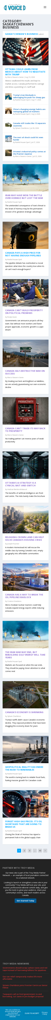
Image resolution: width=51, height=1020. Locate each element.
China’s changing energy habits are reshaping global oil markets (29, 110)
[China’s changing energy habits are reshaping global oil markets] (8, 110)
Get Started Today (25, 900)
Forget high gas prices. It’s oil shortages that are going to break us (23, 824)
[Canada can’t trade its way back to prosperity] (26, 410)
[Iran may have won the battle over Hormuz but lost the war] (26, 177)
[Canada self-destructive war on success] (26, 353)
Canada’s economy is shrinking (24, 712)
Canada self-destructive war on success (25, 372)
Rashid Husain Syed (22, 100)
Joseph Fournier (13, 544)
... (34, 850)
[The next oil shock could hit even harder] (8, 138)
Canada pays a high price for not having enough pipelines (23, 254)
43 (40, 850)
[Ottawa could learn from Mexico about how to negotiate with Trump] (26, 51)
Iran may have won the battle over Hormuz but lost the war (24, 196)
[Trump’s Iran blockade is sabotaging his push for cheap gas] (8, 96)
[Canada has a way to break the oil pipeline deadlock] (26, 577)
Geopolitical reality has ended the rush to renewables (24, 768)
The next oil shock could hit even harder (28, 138)
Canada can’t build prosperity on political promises (24, 311)
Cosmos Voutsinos (14, 601)
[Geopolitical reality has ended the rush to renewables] (26, 749)
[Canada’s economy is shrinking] (26, 694)
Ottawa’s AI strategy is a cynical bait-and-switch (20, 484)
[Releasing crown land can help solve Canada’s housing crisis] (26, 519)
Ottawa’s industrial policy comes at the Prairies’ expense (29, 152)
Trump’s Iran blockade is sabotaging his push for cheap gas (29, 96)
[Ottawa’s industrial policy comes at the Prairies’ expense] (8, 153)
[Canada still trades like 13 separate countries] (8, 124)
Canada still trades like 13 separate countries (29, 124)
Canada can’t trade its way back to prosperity (25, 430)
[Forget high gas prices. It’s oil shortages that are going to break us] (26, 804)
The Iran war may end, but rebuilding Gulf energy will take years (25, 655)
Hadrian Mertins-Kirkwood (17, 489)
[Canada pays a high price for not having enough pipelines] (26, 235)
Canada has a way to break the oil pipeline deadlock (24, 596)
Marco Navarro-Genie (15, 77)
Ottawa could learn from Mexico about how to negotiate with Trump (25, 72)
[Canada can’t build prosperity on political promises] (26, 292)
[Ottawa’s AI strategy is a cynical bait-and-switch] (26, 465)
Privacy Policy (45, 1013)
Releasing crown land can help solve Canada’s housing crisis (24, 538)
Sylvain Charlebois (22, 128)
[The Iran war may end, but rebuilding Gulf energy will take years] (26, 634)
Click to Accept (32, 1013)
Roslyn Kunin (12, 317)
